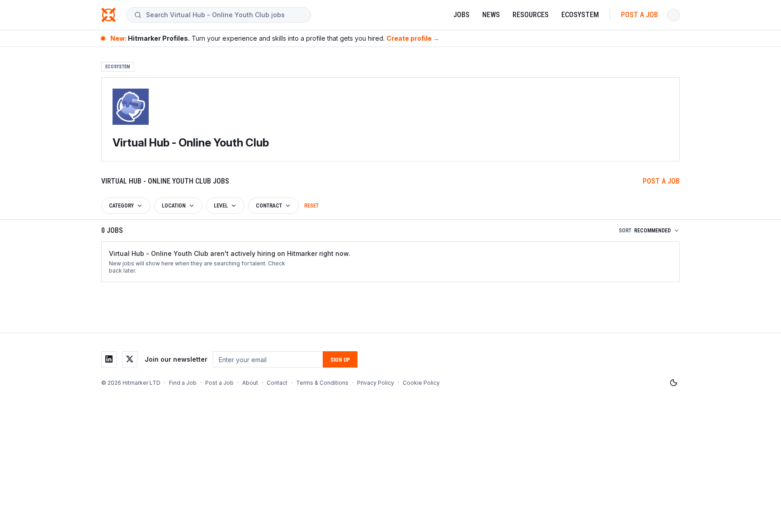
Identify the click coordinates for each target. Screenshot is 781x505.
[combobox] (224, 14)
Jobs (461, 14)
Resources (531, 14)
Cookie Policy (421, 382)
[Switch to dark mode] (673, 383)
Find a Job (183, 382)
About (250, 382)
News (491, 14)
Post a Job (639, 14)
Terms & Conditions (322, 382)
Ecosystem (580, 14)
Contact (277, 382)
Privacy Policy (375, 382)
